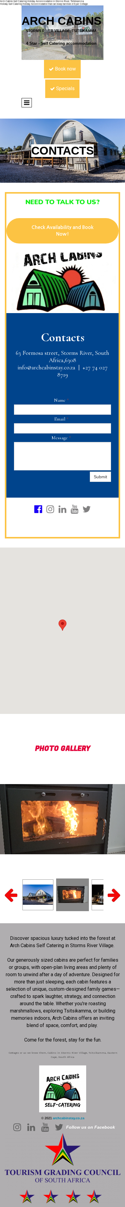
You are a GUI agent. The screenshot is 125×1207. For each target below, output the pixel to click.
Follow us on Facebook (90, 1127)
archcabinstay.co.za (68, 1118)
